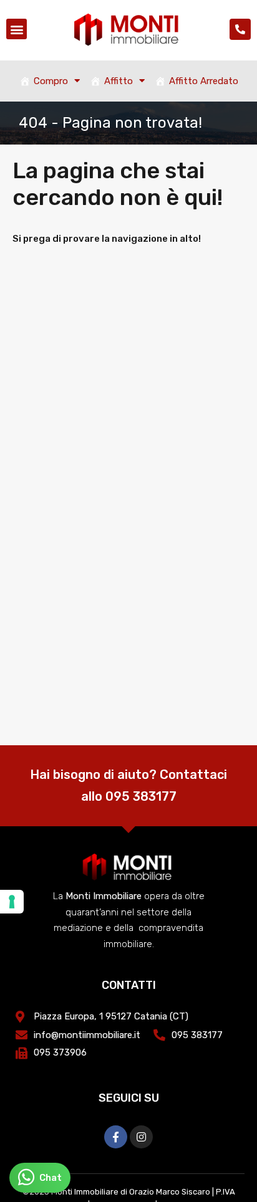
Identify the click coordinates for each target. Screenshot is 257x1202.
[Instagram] (141, 1136)
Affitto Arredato (203, 81)
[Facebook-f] (115, 1136)
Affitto (118, 81)
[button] (16, 29)
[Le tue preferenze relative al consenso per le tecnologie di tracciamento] (12, 901)
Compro (51, 81)
